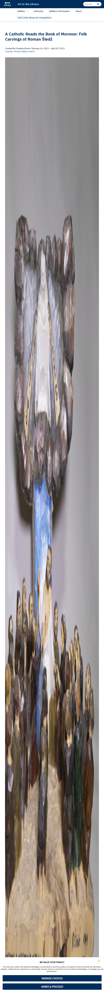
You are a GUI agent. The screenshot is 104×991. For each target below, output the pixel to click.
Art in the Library (28, 4)
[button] (99, 961)
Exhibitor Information (59, 11)
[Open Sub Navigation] (28, 11)
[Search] (98, 4)
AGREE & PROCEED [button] (52, 986)
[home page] (7, 4)
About (79, 11)
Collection (38, 11)
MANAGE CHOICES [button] (52, 978)
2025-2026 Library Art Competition (34, 17)
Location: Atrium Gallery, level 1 (20, 51)
